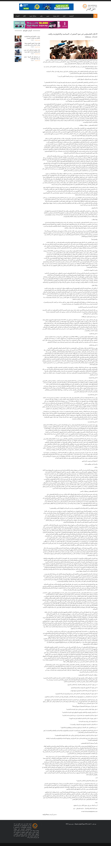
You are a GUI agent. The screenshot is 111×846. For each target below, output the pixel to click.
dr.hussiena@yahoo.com (91, 811)
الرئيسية (71, 16)
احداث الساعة (37, 40)
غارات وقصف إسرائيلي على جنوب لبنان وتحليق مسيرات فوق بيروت (32, 50)
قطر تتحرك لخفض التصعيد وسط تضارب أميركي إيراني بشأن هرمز (32, 44)
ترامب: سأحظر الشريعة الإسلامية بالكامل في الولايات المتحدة (32, 37)
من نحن (94, 824)
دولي (41, 16)
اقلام (24, 16)
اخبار (64, 16)
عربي (48, 16)
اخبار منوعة (56, 16)
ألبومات (17, 16)
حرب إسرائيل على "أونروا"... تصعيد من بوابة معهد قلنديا (32, 57)
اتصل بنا (89, 824)
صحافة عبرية (33, 16)
